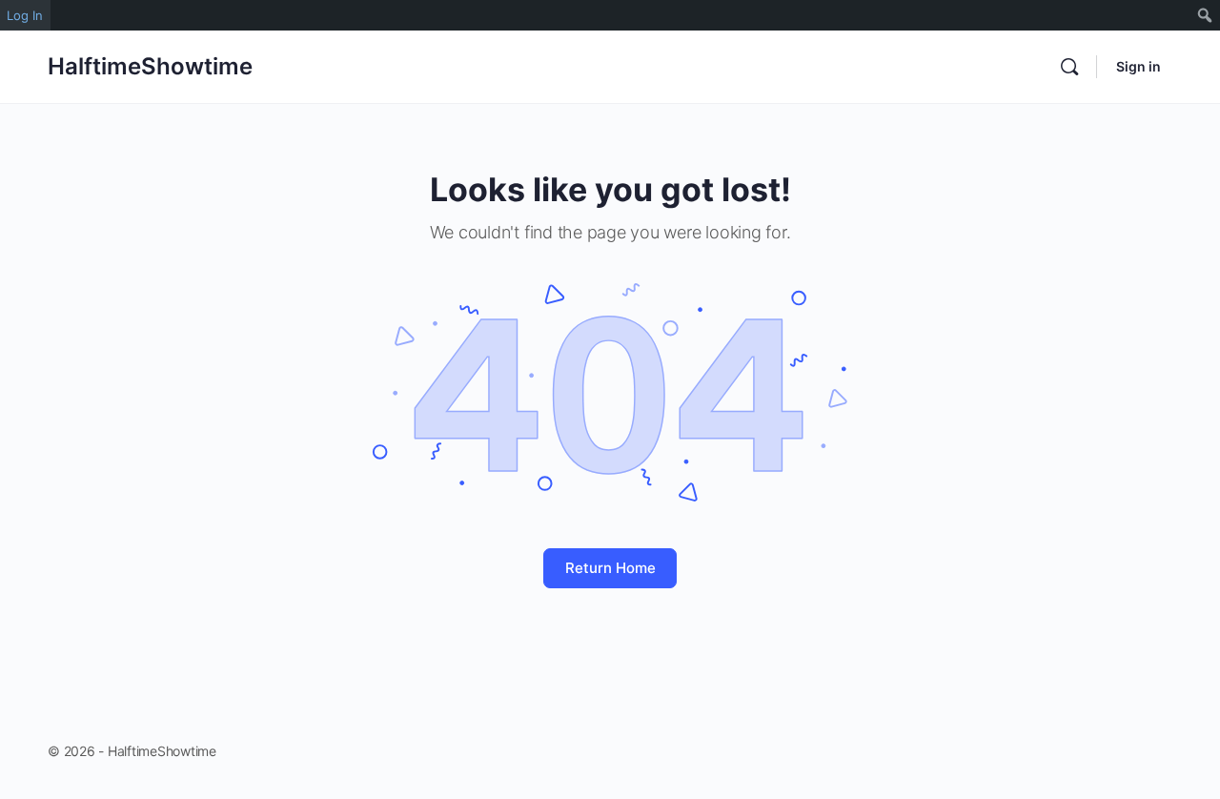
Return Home (610, 568)
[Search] (1069, 66)
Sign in (1138, 66)
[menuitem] (1205, 15)
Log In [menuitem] (25, 15)
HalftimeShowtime (150, 66)
